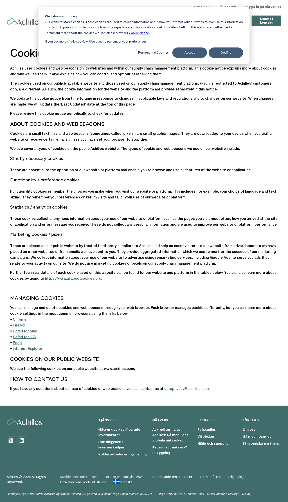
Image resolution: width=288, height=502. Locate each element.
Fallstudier (207, 429)
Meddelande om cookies (79, 476)
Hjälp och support (213, 443)
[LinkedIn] (22, 441)
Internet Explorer (27, 349)
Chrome (20, 319)
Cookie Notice (139, 33)
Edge (17, 343)
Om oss (249, 429)
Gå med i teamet (257, 436)
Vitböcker (206, 436)
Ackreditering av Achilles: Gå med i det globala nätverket (170, 434)
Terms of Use (210, 476)
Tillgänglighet (237, 476)
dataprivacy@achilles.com (186, 389)
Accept (189, 52)
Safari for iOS (24, 337)
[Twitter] (11, 441)
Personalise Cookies (153, 52)
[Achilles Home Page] (24, 21)
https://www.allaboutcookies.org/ (74, 278)
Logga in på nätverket (263, 7)
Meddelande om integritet (172, 476)
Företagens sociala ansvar (124, 476)
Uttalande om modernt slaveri (83, 482)
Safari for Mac (25, 331)
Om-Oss (200, 7)
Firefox (19, 325)
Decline (226, 52)
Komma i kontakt (266, 21)
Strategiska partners (261, 443)
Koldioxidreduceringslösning (122, 454)
